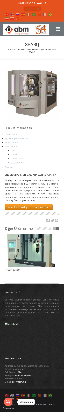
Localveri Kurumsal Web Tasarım (40, 404)
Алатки (8, 166)
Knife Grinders (12, 142)
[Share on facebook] (48, 221)
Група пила (11, 133)
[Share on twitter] (52, 220)
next (57, 228)
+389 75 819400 (23, 375)
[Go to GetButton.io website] (8, 408)
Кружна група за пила (17, 138)
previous (54, 228)
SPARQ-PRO (17, 162)
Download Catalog (17, 207)
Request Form (42, 207)
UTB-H (14, 154)
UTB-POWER (17, 158)
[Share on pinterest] (56, 221)
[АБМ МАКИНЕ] (26, 31)
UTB (13, 150)
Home (11, 49)
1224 (19, 372)
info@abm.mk (19, 381)
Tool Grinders (12, 146)
